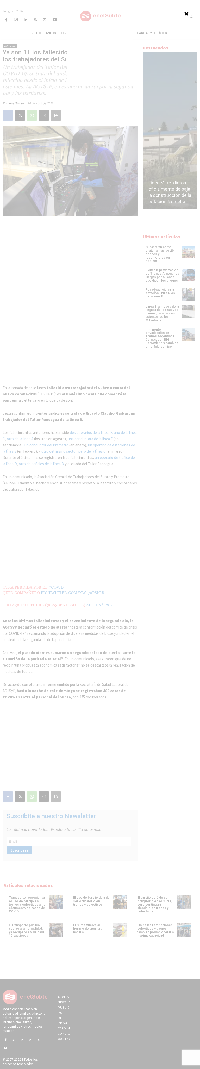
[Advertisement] (100, 53)
